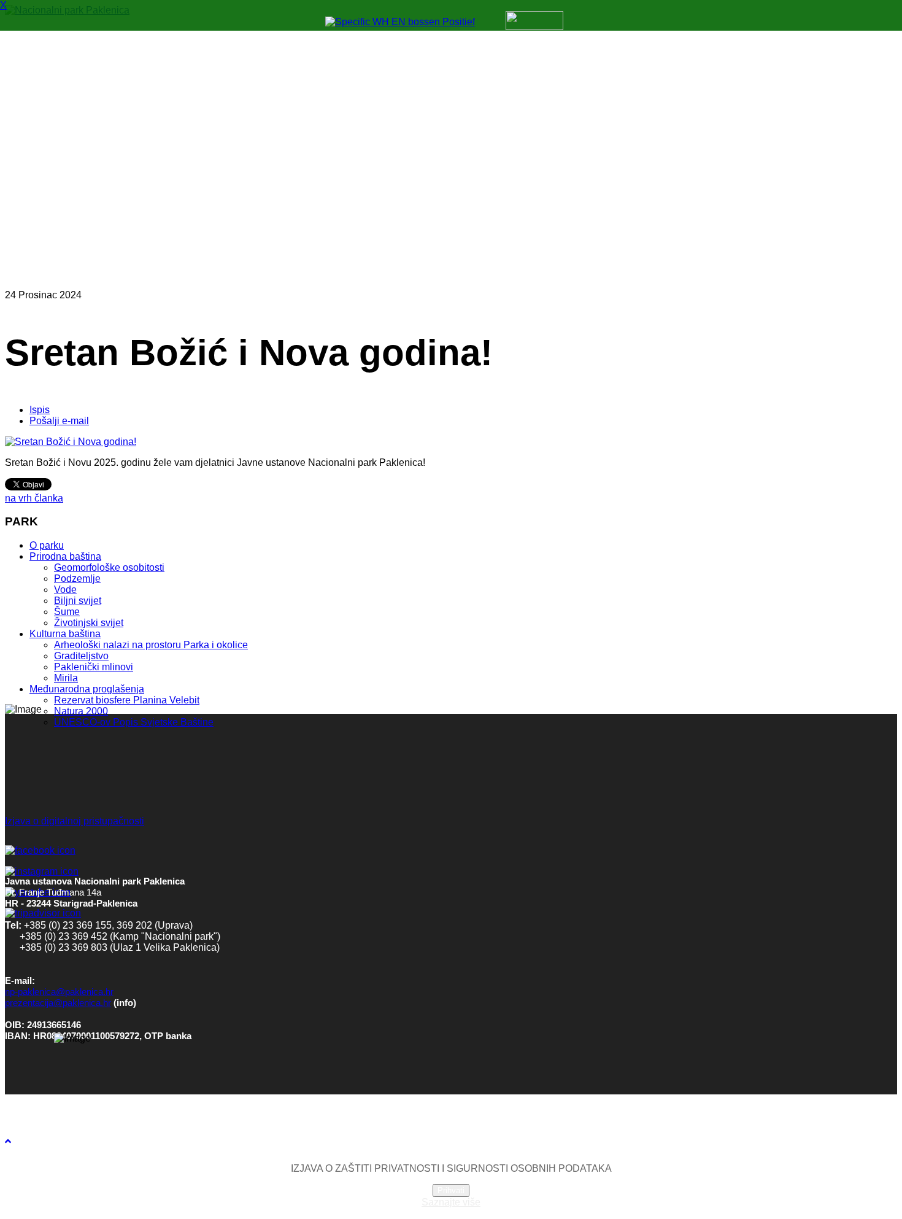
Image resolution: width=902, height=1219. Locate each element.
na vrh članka (34, 498)
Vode (65, 589)
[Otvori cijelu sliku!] (70, 441)
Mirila (66, 678)
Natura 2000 (81, 711)
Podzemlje (77, 578)
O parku (46, 545)
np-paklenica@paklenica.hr (59, 992)
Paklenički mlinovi (93, 667)
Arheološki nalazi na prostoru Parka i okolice (151, 645)
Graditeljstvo (81, 656)
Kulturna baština (65, 634)
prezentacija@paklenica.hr (58, 1003)
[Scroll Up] (8, 1141)
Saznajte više (451, 1202)
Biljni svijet (77, 600)
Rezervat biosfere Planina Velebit (126, 700)
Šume (67, 611)
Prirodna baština (65, 556)
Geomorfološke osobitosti (109, 567)
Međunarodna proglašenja (86, 689)
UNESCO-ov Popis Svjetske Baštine (134, 722)
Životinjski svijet (88, 622)
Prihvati (451, 1190)
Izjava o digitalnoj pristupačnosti (74, 821)
